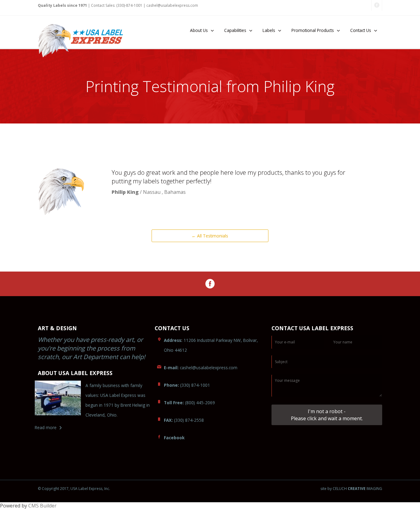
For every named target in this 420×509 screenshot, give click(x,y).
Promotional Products (312, 30)
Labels (269, 30)
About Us (199, 30)
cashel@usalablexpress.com (200, 367)
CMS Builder (42, 505)
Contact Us (360, 30)
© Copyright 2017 (53, 488)
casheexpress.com (172, 5)
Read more (46, 427)
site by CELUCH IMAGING (351, 488)
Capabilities (235, 30)
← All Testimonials (210, 236)
